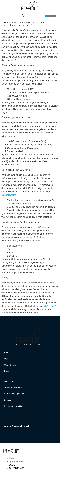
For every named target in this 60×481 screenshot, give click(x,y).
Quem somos (16, 461)
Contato (7, 371)
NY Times (50, 306)
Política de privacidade (14, 406)
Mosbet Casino (8, 195)
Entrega (7, 400)
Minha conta (9, 381)
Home (6, 352)
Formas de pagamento (14, 394)
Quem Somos (10, 365)
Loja (6, 359)
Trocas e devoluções (13, 387)
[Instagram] (7, 417)
